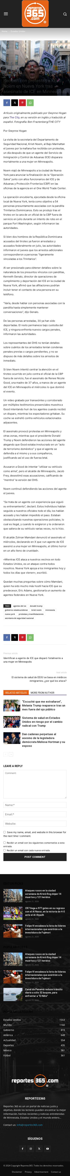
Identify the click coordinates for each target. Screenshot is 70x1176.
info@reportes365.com (30, 1125)
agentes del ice (19, 606)
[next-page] (11, 754)
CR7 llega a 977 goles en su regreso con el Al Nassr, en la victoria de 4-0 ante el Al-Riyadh (45, 911)
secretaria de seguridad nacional (19, 618)
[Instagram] (31, 1148)
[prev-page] (5, 754)
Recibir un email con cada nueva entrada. (28, 850)
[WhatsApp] (30, 102)
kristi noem (36, 610)
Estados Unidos (18, 31)
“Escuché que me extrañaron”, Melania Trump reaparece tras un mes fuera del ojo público (43, 705)
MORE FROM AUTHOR (42, 692)
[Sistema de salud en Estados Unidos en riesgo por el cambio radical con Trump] (11, 722)
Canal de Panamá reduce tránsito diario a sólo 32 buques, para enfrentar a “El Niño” (44, 992)
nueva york (10, 614)
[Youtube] (47, 1148)
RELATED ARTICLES (16, 692)
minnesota (50, 610)
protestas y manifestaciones (31, 614)
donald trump (36, 606)
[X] (14, 102)
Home (4, 31)
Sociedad (23, 75)
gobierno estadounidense (16, 610)
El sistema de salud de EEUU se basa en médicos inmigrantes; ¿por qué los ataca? (39, 679)
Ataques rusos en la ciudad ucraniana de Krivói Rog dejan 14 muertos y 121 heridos (43, 894)
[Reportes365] (35, 1080)
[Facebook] (6, 102)
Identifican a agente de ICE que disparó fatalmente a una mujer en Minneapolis (33, 660)
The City (14, 117)
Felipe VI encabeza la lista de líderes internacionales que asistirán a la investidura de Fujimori (45, 929)
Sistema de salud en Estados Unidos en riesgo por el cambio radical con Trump (42, 721)
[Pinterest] (22, 102)
